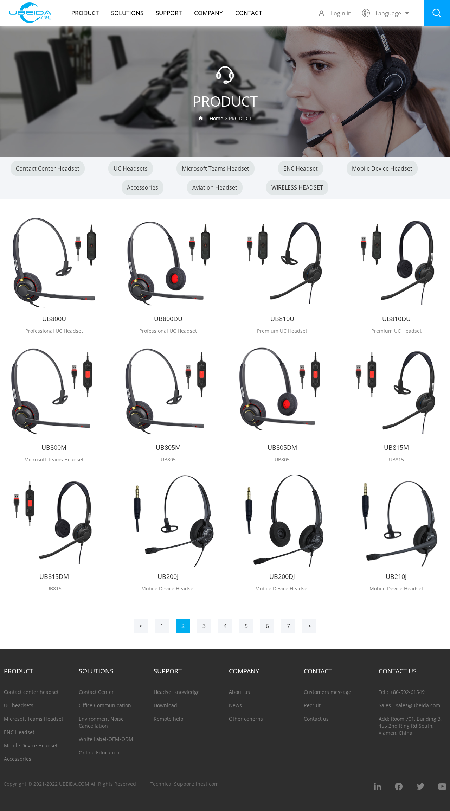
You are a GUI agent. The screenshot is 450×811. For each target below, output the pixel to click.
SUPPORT (169, 13)
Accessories (142, 187)
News (235, 705)
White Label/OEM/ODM (106, 739)
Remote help (169, 718)
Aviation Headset (214, 187)
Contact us (316, 718)
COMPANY (208, 13)
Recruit (312, 705)
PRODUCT (85, 13)
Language (388, 13)
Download (165, 705)
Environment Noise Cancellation (101, 722)
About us (239, 692)
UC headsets (131, 168)
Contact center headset (47, 168)
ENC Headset (300, 168)
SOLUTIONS (127, 13)
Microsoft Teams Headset (215, 168)
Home (216, 118)
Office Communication (105, 705)
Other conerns (246, 718)
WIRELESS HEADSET (297, 187)
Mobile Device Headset (382, 168)
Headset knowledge (177, 692)
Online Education (99, 752)
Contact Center (96, 692)
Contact (248, 13)
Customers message (327, 692)
